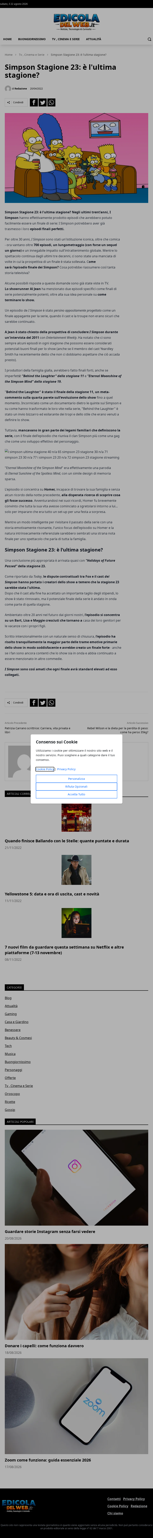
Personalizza (76, 779)
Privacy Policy (66, 769)
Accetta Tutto (76, 794)
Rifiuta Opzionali (76, 787)
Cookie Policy (45, 769)
